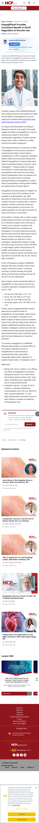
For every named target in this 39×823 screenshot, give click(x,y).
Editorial (19, 712)
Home (7, 767)
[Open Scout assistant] (29, 2)
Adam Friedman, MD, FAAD (13, 524)
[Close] (36, 788)
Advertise (19, 710)
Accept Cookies (21, 819)
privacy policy (6, 430)
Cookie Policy (16, 805)
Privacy (19, 719)
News (22, 767)
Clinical (4, 440)
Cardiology (22, 440)
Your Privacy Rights (19, 723)
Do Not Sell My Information (19, 717)
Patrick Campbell (10, 601)
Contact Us (19, 715)
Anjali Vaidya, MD (10, 642)
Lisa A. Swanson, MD (11, 485)
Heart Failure (13, 440)
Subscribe (29, 424)
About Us (19, 708)
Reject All (22, 814)
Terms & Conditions (19, 721)
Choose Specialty (17, 8)
